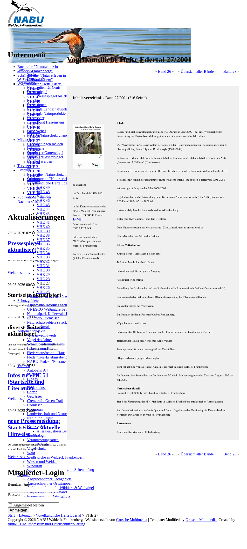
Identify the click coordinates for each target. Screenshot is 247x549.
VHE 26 (33, 188)
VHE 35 (33, 149)
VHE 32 (33, 162)
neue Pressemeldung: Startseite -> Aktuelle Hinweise (34, 427)
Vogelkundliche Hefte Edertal (39, 84)
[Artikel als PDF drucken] (73, 48)
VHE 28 (33, 180)
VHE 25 (33, 193)
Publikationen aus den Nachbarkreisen (34, 199)
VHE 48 (33, 93)
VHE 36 (33, 145)
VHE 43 (33, 114)
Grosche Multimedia (131, 520)
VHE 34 (33, 154)
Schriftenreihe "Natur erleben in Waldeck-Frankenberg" (41, 77)
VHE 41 (33, 123)
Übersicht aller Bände (197, 71)
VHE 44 (33, 110)
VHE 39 (33, 132)
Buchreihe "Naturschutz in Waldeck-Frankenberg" (37, 69)
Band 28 (229, 71)
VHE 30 (33, 171)
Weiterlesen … (19, 273)
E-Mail (78, 219)
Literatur (25, 515)
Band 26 (164, 71)
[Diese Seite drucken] (69, 48)
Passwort (14, 494)
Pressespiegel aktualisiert (24, 246)
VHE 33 (33, 158)
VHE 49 (33, 88)
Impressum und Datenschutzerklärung (56, 524)
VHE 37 (33, 141)
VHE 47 (33, 97)
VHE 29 (33, 175)
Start (11, 515)
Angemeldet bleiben (28, 505)
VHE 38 (33, 136)
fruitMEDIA (17, 524)
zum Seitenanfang (80, 470)
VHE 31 (33, 167)
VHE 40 (33, 127)
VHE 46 (33, 101)
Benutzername (19, 484)
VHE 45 (33, 106)
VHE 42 (33, 119)
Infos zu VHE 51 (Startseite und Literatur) (28, 381)
